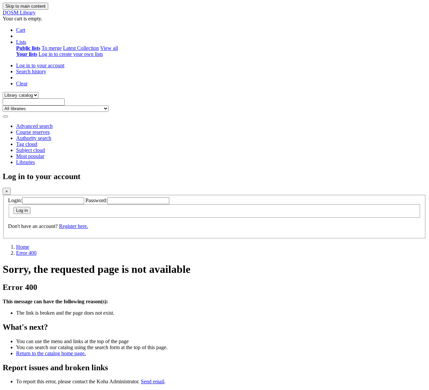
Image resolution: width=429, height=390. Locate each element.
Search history (31, 71)
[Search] (5, 116)
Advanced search (34, 126)
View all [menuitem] (109, 48)
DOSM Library (19, 12)
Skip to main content (25, 6)
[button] (20, 30)
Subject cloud (30, 150)
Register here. (73, 226)
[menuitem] (28, 48)
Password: (96, 200)
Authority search (33, 138)
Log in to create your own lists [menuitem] (71, 54)
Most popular (30, 156)
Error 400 (26, 253)
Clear (21, 83)
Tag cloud (26, 144)
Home (22, 247)
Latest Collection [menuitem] (81, 48)
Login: (15, 200)
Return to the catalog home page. (51, 353)
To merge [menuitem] (52, 48)
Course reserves (33, 132)
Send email (152, 381)
